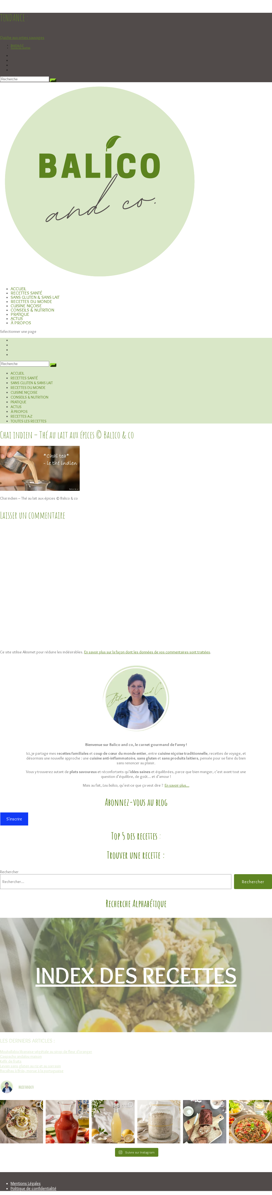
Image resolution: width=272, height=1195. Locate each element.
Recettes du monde (28, 387)
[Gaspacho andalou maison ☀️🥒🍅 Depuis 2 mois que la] (67, 1121)
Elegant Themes (26, 1175)
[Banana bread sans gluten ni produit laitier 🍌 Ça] (204, 1121)
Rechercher (9, 871)
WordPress (65, 1175)
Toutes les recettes (20, 47)
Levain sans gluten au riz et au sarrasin (30, 1066)
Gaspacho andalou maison (21, 1056)
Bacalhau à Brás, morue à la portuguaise (31, 1070)
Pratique (18, 402)
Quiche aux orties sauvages (22, 37)
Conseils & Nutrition (29, 397)
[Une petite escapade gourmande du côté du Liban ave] (21, 1121)
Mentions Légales (26, 1183)
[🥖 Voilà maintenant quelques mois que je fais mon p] (158, 1121)
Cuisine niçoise (24, 392)
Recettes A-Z (17, 45)
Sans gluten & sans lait (32, 382)
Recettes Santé (24, 378)
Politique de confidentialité (33, 1188)
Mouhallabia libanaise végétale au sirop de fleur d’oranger (46, 1051)
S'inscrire (14, 818)
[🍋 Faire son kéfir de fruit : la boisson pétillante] (113, 1121)
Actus (16, 406)
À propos (21, 322)
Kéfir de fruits (11, 1061)
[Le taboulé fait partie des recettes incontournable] (250, 1121)
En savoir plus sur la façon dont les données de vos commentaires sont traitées (147, 652)
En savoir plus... (177, 785)
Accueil (17, 373)
